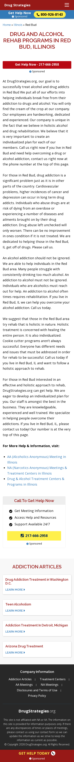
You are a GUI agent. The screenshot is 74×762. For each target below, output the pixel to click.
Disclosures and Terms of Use (37, 690)
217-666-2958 (36, 535)
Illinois (18, 25)
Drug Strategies (17, 5)
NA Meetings (49, 685)
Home (7, 25)
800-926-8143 (52, 14)
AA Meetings (24, 685)
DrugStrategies (37, 711)
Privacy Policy (37, 696)
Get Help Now (19, 12)
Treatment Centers (53, 679)
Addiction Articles (20, 679)
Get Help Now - (37, 64)
